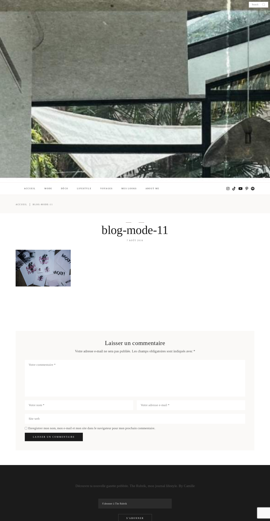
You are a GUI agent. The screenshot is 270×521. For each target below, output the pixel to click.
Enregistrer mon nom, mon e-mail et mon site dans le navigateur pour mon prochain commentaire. (91, 428)
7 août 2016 (135, 240)
